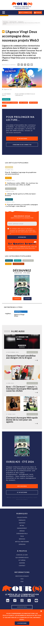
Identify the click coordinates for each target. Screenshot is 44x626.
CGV (22, 581)
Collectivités (22, 517)
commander (17, 298)
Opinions (22, 544)
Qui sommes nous (22, 557)
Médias (22, 531)
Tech (22, 536)
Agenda (22, 563)
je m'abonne (22, 623)
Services (22, 539)
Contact (22, 565)
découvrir (22, 486)
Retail (22, 525)
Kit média (22, 560)
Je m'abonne (22, 138)
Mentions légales (22, 576)
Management (22, 528)
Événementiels (22, 533)
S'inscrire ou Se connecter (22, 144)
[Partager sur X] (25, 65)
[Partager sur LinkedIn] (18, 65)
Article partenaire (22, 541)
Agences (22, 523)
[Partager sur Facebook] (22, 65)
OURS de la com (22, 555)
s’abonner (27, 298)
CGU (22, 579)
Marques (22, 520)
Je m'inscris (22, 237)
